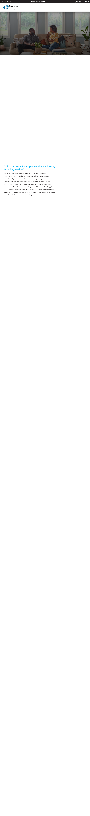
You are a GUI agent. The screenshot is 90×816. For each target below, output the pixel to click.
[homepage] (11, 7)
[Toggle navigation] (86, 7)
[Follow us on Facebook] (8, 2)
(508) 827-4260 (83, 2)
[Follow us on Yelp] (2, 2)
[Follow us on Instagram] (11, 2)
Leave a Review (37, 2)
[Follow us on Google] (5, 2)
